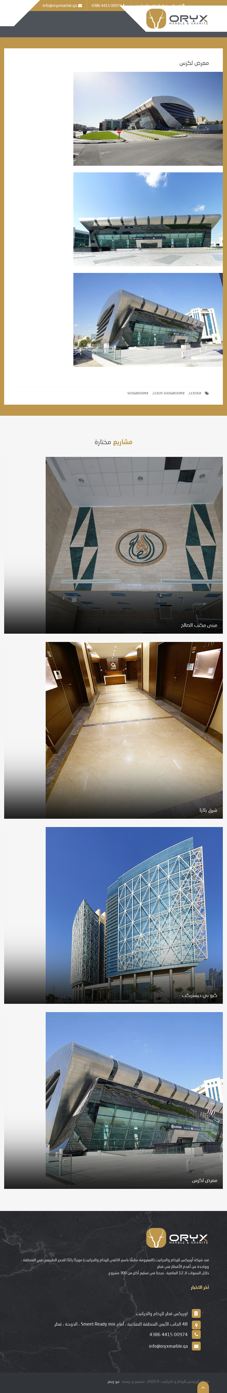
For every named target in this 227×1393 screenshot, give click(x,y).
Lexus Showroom (167, 393)
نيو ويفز (114, 1381)
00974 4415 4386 (106, 5)
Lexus (194, 393)
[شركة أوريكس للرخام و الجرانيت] (177, 18)
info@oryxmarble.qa (60, 5)
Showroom (136, 393)
